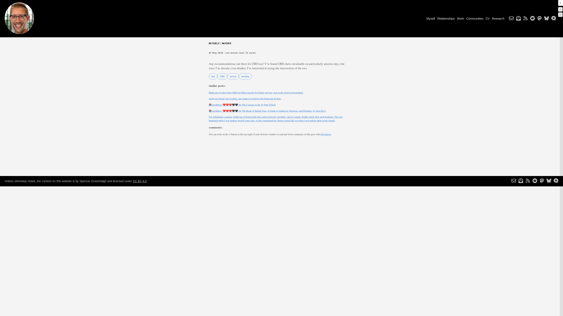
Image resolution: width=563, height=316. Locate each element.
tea (213, 76)
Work (460, 18)
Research (498, 18)
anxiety (245, 76)
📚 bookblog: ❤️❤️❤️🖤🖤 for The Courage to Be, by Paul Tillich (242, 104)
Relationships (446, 18)
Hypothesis (325, 134)
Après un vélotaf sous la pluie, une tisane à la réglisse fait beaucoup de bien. (245, 98)
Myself (431, 18)
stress (233, 76)
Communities (474, 18)
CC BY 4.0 (140, 181)
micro (226, 43)
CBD (222, 76)
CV (488, 18)
